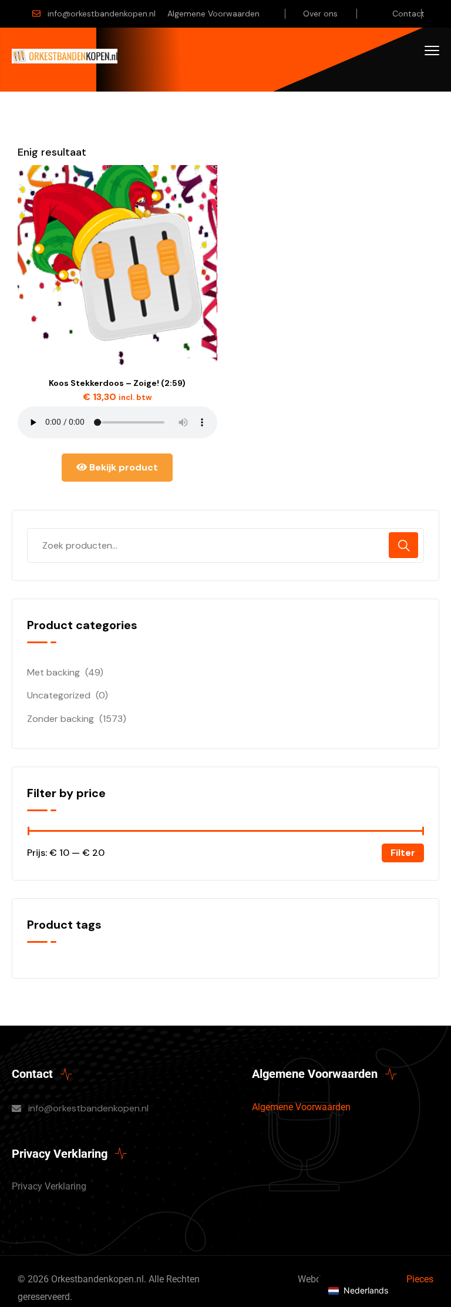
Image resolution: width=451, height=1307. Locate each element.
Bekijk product (122, 467)
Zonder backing (60, 719)
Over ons (320, 13)
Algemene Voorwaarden (213, 13)
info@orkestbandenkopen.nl (102, 13)
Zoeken (403, 545)
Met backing (53, 672)
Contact (408, 13)
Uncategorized (58, 695)
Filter (403, 852)
